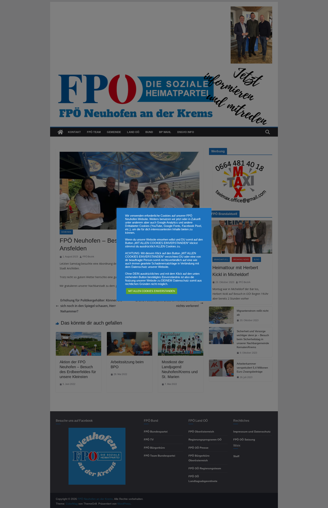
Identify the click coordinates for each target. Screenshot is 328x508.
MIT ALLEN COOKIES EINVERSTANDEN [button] (151, 291)
